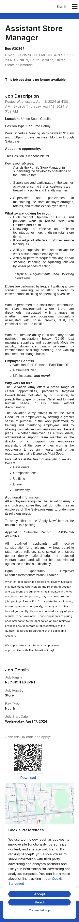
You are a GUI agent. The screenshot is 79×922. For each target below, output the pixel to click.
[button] (39, 822)
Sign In (62, 6)
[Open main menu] (74, 6)
